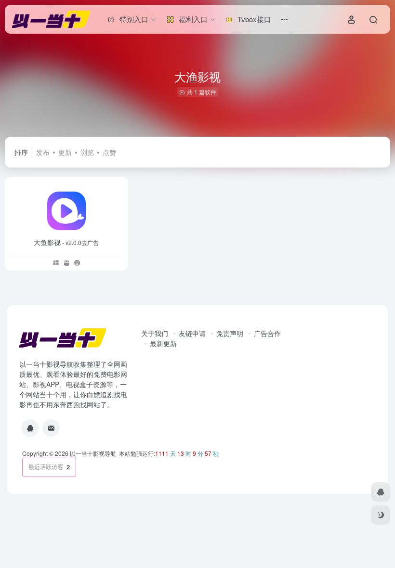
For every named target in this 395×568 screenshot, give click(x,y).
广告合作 (267, 333)
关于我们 (154, 333)
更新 (65, 152)
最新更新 (163, 343)
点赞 (109, 152)
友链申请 (192, 333)
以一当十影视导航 (93, 453)
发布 (43, 152)
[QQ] (30, 428)
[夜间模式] (380, 515)
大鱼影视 (66, 242)
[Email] (51, 428)
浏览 (87, 152)
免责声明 (229, 333)
